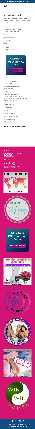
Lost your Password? (11, 49)
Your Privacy (7, 110)
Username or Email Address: (12, 31)
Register (7, 47)
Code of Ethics (8, 107)
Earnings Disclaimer (9, 119)
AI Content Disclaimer (10, 122)
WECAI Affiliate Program (11, 116)
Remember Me (9, 40)
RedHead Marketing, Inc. (19, 426)
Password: (7, 36)
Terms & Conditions (9, 113)
